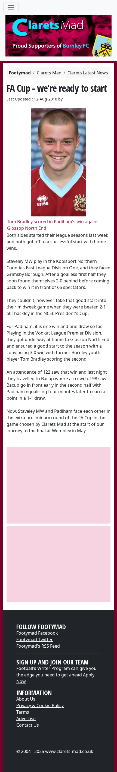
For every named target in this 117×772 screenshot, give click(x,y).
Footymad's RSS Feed (38, 646)
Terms (22, 712)
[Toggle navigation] (11, 7)
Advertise (26, 718)
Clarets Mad (49, 73)
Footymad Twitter (34, 639)
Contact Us (27, 725)
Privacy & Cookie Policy (40, 705)
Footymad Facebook (37, 633)
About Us (25, 699)
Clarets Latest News (87, 73)
